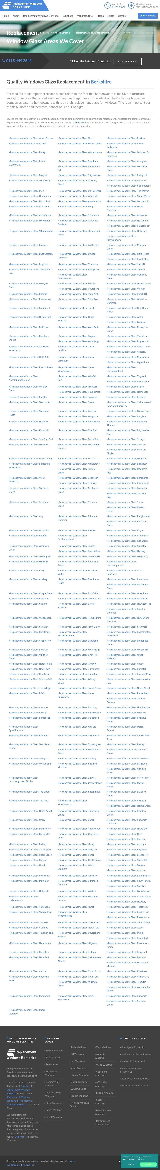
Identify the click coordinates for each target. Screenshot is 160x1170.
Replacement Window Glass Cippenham (128, 362)
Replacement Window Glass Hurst (76, 906)
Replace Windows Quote (79, 1104)
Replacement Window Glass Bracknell (29, 735)
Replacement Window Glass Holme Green (129, 805)
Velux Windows (79, 1068)
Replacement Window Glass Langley (28, 397)
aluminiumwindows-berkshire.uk (131, 1070)
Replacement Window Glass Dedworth (127, 180)
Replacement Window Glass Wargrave (78, 416)
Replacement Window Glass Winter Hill (127, 860)
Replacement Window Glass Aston (125, 317)
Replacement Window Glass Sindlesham (30, 875)
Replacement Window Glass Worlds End (30, 763)
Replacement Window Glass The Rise (29, 800)
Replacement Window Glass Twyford (127, 376)
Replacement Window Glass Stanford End (31, 439)
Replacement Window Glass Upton (125, 663)
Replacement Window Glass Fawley (28, 712)
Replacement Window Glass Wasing (126, 865)
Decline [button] (131, 1164)
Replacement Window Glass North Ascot (31, 811)
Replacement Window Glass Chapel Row (30, 640)
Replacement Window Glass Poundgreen (79, 391)
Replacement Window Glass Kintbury (77, 663)
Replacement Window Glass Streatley (29, 626)
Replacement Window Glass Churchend (79, 288)
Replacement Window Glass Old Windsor (129, 891)
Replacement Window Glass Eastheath (78, 640)
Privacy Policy (29, 1165)
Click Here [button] (140, 1159)
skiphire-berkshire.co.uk (133, 1061)
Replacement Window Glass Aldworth (78, 875)
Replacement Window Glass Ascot (125, 927)
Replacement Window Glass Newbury (127, 901)
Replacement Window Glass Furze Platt (79, 439)
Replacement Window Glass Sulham (28, 603)
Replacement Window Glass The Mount (128, 336)
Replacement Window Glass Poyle (125, 530)
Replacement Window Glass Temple (126, 269)
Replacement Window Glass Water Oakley (80, 143)
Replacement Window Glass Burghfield (29, 952)
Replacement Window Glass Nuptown (29, 421)
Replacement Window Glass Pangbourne (129, 516)
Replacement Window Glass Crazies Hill (79, 922)
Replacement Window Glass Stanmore (127, 626)
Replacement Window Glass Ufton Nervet (129, 777)
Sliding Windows (104, 1093)
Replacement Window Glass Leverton (29, 649)
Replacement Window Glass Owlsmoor (30, 444)
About (16, 15)
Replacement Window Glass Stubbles (127, 444)
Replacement (52, 1064)
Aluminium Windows (101, 1056)
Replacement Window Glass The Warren (128, 191)
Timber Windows (54, 1050)
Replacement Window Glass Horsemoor (30, 196)
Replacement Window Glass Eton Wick (78, 294)
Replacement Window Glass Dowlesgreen (80, 744)
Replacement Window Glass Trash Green (80, 688)
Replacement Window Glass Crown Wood (129, 896)
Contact (122, 15)
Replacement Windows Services (41, 15)
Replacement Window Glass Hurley (77, 844)
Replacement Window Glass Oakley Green (80, 191)
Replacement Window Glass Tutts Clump (129, 922)
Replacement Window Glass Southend (29, 502)
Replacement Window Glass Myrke (125, 932)
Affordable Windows (101, 1084)
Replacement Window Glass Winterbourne (80, 152)
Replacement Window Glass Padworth (127, 996)
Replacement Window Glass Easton (77, 546)
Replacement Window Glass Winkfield (127, 886)
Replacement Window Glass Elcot (76, 138)
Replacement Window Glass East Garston (31, 253)
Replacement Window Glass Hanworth (78, 386)
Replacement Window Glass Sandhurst (128, 477)
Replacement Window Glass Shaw (76, 402)
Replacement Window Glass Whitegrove (79, 463)
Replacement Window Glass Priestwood (30, 299)
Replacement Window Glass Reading (126, 397)
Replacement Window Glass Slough (126, 439)
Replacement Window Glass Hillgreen (78, 943)
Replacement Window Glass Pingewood (128, 341)
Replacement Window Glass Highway (29, 561)
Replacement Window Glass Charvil (28, 143)
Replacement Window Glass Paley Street (129, 381)
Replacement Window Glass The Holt (29, 922)
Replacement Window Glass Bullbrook (29, 327)
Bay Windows (78, 1061)
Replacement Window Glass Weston (126, 288)
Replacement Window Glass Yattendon (30, 906)
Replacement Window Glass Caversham (128, 758)
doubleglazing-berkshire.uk (135, 1078)
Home (5, 15)
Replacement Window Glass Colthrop (29, 927)
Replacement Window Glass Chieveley (127, 215)
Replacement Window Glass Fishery (28, 844)
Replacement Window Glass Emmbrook (30, 308)
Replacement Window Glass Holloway (127, 231)
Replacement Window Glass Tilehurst (127, 981)
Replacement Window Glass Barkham (127, 839)
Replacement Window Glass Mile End (78, 430)
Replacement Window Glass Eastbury (78, 707)
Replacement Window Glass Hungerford (30, 317)
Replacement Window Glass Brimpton (78, 674)
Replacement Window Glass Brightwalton (80, 175)
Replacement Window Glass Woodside (30, 402)
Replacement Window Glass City (26, 516)
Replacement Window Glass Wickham (127, 458)
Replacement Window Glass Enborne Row (129, 674)
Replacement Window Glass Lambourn (128, 579)
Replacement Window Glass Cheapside (128, 598)
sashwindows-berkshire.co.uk (136, 1054)
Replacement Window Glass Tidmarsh (78, 264)
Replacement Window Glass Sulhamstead (129, 185)
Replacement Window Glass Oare (125, 834)
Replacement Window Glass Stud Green (128, 912)
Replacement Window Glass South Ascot (80, 971)
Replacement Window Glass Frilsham (29, 245)
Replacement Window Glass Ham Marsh (79, 626)
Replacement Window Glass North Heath (31, 663)
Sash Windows (53, 1057)
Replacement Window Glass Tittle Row (78, 299)
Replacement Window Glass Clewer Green (129, 411)
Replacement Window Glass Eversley (78, 483)
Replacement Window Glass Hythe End (128, 828)
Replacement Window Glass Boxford (126, 138)
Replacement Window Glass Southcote (79, 215)
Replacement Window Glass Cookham (127, 870)
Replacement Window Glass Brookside (30, 674)
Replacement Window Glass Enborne (127, 957)
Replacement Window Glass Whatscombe (31, 231)
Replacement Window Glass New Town (30, 669)
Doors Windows (54, 1110)
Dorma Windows (79, 1075)
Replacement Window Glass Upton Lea (79, 976)
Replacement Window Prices (102, 1123)
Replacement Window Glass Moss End (29, 530)
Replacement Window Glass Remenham (128, 693)
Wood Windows (104, 1064)
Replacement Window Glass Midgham (78, 849)
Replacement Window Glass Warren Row (31, 912)
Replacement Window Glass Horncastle (128, 391)
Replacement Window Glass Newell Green (129, 283)
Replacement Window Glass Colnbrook (79, 717)
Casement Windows (101, 1073)
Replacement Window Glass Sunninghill (30, 834)
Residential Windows (51, 1073)
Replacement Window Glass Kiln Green (128, 971)
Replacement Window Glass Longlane (127, 416)
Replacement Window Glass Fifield (27, 693)
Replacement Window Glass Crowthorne (30, 215)
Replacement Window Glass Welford (77, 726)
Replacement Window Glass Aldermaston (80, 201)
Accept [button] (148, 1164)
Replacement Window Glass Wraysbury (128, 556)
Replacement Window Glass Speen (77, 820)
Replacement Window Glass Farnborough (129, 225)
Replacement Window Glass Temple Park (80, 617)
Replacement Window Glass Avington (29, 758)
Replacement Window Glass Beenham (78, 161)
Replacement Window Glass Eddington (127, 463)
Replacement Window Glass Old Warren (30, 220)
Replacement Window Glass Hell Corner (128, 220)
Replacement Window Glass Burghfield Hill (129, 875)
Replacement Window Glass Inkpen (126, 386)
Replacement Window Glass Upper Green (31, 854)
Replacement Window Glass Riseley (126, 744)
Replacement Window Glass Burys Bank (79, 669)
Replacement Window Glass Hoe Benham (129, 707)
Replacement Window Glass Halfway (126, 551)
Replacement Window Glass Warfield (77, 891)
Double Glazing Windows (53, 1094)
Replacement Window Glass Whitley (77, 283)
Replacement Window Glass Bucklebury (30, 632)
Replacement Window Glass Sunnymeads (80, 712)
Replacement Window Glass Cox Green (30, 206)
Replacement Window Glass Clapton (77, 336)
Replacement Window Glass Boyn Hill (29, 264)
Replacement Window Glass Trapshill (78, 397)
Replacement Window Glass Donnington (30, 828)
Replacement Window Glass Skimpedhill (128, 483)
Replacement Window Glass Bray (27, 570)
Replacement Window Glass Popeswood (79, 828)
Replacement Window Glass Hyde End (29, 957)
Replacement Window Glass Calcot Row (79, 551)
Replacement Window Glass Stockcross (79, 735)
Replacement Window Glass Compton (127, 161)
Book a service (148, 16)
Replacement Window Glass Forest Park (30, 717)
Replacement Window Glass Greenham (128, 593)
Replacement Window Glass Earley (27, 152)
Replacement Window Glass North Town (79, 927)
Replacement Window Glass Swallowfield (31, 679)
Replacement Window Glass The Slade (29, 791)
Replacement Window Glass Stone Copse (129, 346)
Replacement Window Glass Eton (27, 191)
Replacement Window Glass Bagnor (28, 860)
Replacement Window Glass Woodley (127, 546)
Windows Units (78, 1088)
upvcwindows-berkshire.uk (134, 1085)
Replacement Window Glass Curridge (127, 844)
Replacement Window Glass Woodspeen (31, 617)
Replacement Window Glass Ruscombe (30, 996)
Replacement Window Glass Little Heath (128, 253)
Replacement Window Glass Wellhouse (79, 245)
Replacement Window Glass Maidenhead (129, 357)
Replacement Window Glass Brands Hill (128, 854)
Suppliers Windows (100, 1101)
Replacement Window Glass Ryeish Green (31, 367)
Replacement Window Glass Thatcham (128, 906)
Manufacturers (85, 15)
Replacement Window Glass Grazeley (127, 351)
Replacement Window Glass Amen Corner (31, 138)
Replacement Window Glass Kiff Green (128, 540)
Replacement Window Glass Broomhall (128, 938)
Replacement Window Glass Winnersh (127, 488)
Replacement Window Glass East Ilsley (78, 477)
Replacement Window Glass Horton (77, 458)
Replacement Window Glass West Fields (79, 649)
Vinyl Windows (103, 1047)
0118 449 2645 (118, 7)
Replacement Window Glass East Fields (128, 259)
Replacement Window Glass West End (78, 327)
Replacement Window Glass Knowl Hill (29, 430)
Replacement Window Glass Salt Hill (126, 264)
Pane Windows (78, 1047)
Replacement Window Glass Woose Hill (128, 649)
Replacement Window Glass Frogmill (28, 175)
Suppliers (67, 15)
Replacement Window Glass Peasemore (128, 917)
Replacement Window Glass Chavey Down (80, 783)
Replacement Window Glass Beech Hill (127, 294)
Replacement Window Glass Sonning (77, 758)
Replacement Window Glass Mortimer (29, 880)
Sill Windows (77, 1054)
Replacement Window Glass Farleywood (79, 269)
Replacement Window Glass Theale (77, 308)
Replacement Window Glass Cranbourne (128, 976)
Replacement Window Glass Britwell (77, 777)
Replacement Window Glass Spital (76, 854)
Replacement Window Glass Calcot (28, 971)
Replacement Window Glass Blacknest (29, 598)
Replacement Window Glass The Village (30, 688)
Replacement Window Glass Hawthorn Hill (129, 603)
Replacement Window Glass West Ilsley (30, 180)
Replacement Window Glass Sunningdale (31, 849)
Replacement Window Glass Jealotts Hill (79, 556)
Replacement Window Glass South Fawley (129, 880)
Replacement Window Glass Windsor (78, 411)
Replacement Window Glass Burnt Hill (127, 669)
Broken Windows (79, 1096)
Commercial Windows (51, 1084)
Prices (100, 15)
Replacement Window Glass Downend (127, 952)
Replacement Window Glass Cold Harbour (80, 860)
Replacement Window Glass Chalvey (28, 579)
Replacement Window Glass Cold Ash (29, 357)
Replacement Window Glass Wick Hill (127, 712)
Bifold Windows (54, 1117)
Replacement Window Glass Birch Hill (78, 654)
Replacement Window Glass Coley (27, 820)
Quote (111, 15)
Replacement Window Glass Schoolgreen (80, 421)
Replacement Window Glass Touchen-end (31, 932)
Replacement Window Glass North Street (129, 688)
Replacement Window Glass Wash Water (129, 196)
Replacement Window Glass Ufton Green (31, 458)
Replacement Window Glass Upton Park (30, 201)
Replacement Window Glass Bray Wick (78, 593)
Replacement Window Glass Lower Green (80, 598)
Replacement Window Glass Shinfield (127, 800)
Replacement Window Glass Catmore (29, 707)
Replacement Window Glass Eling (76, 206)
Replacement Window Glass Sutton (126, 502)
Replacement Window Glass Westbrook (128, 201)
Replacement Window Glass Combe (28, 865)
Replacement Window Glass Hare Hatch (30, 943)
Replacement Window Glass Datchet (28, 294)
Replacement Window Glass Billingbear (128, 763)
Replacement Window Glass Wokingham (30, 556)
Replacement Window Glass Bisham (77, 952)
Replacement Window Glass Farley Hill (127, 175)
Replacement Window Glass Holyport (29, 891)
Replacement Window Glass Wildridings (79, 341)
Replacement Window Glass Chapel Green (31, 593)
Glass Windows (54, 1103)
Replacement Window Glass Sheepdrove (79, 791)
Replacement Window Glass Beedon (77, 530)
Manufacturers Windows (103, 1112)
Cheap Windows (79, 1082)
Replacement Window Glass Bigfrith (28, 535)
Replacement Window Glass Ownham (127, 322)
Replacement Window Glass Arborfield (78, 196)
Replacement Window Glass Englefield (127, 849)
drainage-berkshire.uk (132, 1047)
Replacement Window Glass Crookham (128, 535)
